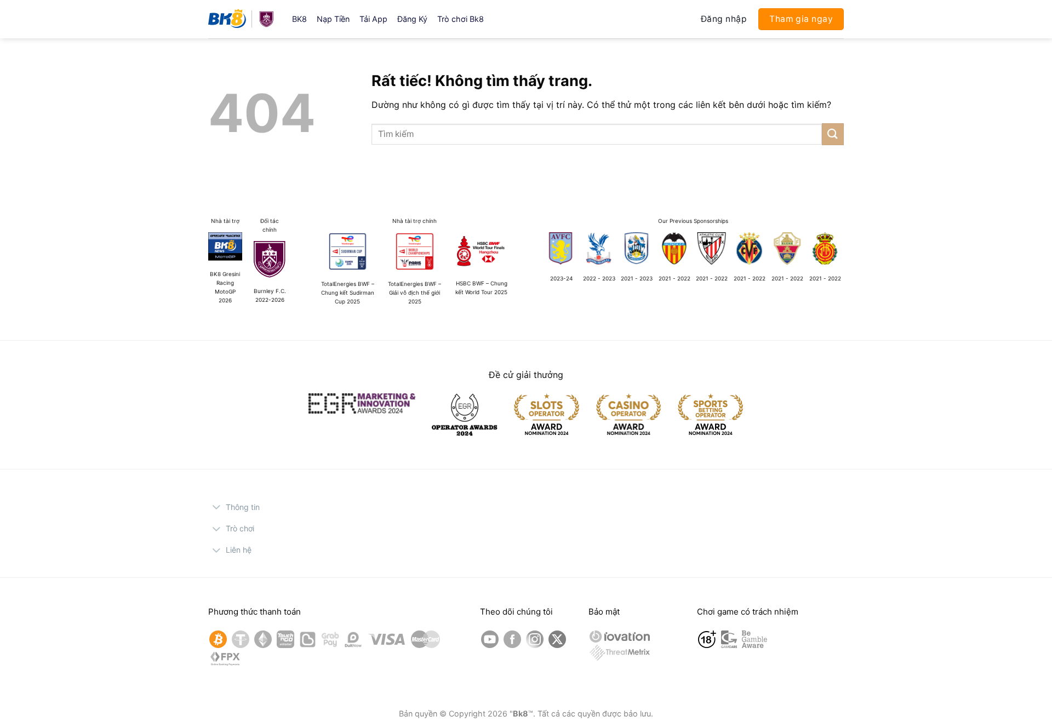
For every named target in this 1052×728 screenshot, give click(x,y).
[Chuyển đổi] (216, 508)
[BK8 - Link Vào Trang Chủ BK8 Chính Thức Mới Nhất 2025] (242, 19)
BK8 (299, 19)
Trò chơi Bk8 (460, 19)
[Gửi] (833, 134)
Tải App (373, 19)
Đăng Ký (412, 19)
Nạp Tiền (333, 19)
